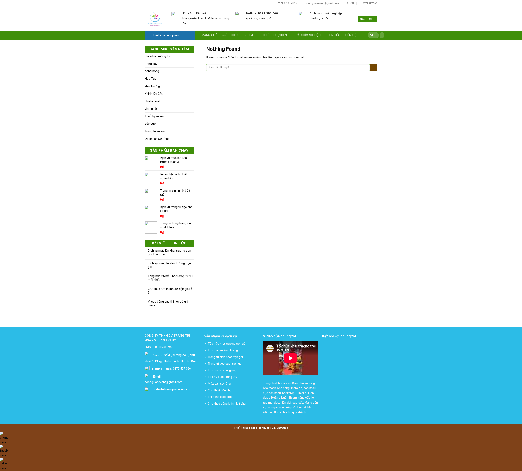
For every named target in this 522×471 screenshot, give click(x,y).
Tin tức (335, 35)
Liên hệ (350, 35)
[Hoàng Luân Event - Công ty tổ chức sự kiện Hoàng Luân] (155, 19)
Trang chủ (209, 35)
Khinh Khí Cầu (154, 94)
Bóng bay (151, 64)
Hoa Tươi (151, 78)
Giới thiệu (230, 35)
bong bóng (152, 71)
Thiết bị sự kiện (274, 35)
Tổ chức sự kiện (308, 35)
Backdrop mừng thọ (158, 56)
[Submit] (380, 35)
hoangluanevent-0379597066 (268, 427)
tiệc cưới (150, 123)
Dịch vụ (248, 35)
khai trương (152, 86)
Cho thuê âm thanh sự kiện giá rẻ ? (170, 290)
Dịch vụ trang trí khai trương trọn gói (169, 265)
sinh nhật (151, 108)
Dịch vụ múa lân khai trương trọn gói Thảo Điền (169, 252)
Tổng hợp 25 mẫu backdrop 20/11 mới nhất (170, 278)
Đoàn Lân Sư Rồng (157, 139)
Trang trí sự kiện (155, 131)
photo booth (153, 101)
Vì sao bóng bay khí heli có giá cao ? (168, 303)
